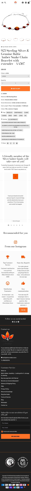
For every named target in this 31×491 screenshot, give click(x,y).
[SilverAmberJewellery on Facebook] (12, 321)
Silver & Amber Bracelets (8, 136)
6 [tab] (22, 225)
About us (3, 370)
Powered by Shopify (24, 480)
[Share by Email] (14, 143)
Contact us (4, 405)
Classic (26, 112)
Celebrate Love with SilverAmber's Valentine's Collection (15, 126)
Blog (2, 399)
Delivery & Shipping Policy (8, 383)
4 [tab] (17, 225)
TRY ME (23, 310)
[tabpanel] (15, 197)
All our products (12, 119)
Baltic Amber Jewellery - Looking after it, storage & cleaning (15, 374)
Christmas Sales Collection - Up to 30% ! (12, 130)
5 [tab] (19, 225)
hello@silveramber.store (8, 357)
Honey (15, 115)
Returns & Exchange (6, 391)
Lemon (20, 115)
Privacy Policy (5, 389)
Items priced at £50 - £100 (8, 133)
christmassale (18, 112)
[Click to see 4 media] (21, 39)
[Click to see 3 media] (15, 39)
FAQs (2, 386)
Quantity (3, 80)
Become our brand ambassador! (10, 381)
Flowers (4, 115)
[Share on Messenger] (17, 143)
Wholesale (4, 402)
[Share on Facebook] (8, 143)
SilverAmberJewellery (15, 475)
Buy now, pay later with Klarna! (9, 378)
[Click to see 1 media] (3, 39)
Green (10, 115)
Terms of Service (6, 397)
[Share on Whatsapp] (11, 143)
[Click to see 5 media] (27, 39)
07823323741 (5, 360)
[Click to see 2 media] (9, 39)
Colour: (5, 73)
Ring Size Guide (5, 394)
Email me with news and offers (10, 431)
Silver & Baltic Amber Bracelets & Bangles (13, 139)
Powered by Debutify (15, 482)
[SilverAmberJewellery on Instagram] (15, 242)
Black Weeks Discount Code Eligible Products (13, 122)
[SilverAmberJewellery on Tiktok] (16, 321)
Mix (25, 115)
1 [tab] (8, 225)
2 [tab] (11, 225)
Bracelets (9, 112)
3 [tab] (14, 225)
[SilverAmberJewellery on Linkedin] (18, 321)
